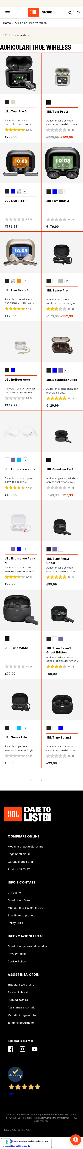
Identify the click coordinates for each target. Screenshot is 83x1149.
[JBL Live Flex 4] (21, 162)
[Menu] (7, 12)
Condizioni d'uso (19, 900)
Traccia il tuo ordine (21, 984)
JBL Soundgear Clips (61, 380)
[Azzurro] (19, 459)
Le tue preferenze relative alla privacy (30, 1141)
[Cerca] (70, 13)
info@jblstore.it (30, 1118)
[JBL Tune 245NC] (21, 610)
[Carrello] (78, 13)
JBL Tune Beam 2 (58, 737)
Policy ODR (15, 923)
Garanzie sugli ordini (21, 861)
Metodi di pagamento (22, 1015)
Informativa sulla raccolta (16, 1146)
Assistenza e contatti (22, 1007)
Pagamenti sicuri (19, 854)
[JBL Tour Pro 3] (21, 73)
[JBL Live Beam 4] (21, 252)
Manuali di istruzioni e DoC (25, 907)
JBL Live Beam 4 (17, 290)
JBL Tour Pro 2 (57, 111)
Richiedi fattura (18, 1000)
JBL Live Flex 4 (15, 201)
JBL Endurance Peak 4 (20, 560)
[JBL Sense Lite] (21, 699)
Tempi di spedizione (21, 1022)
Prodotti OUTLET (19, 869)
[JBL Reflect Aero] (21, 341)
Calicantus (64, 1118)
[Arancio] (19, 281)
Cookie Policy (17, 961)
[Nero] (7, 102)
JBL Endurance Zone (20, 469)
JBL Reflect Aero (17, 379)
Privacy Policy (17, 953)
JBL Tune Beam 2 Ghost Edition (58, 650)
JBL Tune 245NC (17, 648)
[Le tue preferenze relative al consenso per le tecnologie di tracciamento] (6, 1142)
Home (7, 23)
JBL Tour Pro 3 (16, 111)
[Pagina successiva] (52, 780)
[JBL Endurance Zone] (21, 431)
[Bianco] (54, 281)
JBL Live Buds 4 (57, 201)
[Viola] (60, 370)
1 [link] (31, 780)
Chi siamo (14, 892)
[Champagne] (13, 102)
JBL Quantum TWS (60, 469)
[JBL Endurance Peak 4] (21, 520)
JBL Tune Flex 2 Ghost (57, 561)
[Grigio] (60, 281)
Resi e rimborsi (18, 992)
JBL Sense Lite (16, 737)
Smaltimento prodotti (21, 915)
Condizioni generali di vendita (27, 946)
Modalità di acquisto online (25, 846)
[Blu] (13, 191)
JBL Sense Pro (57, 290)
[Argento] (19, 191)
